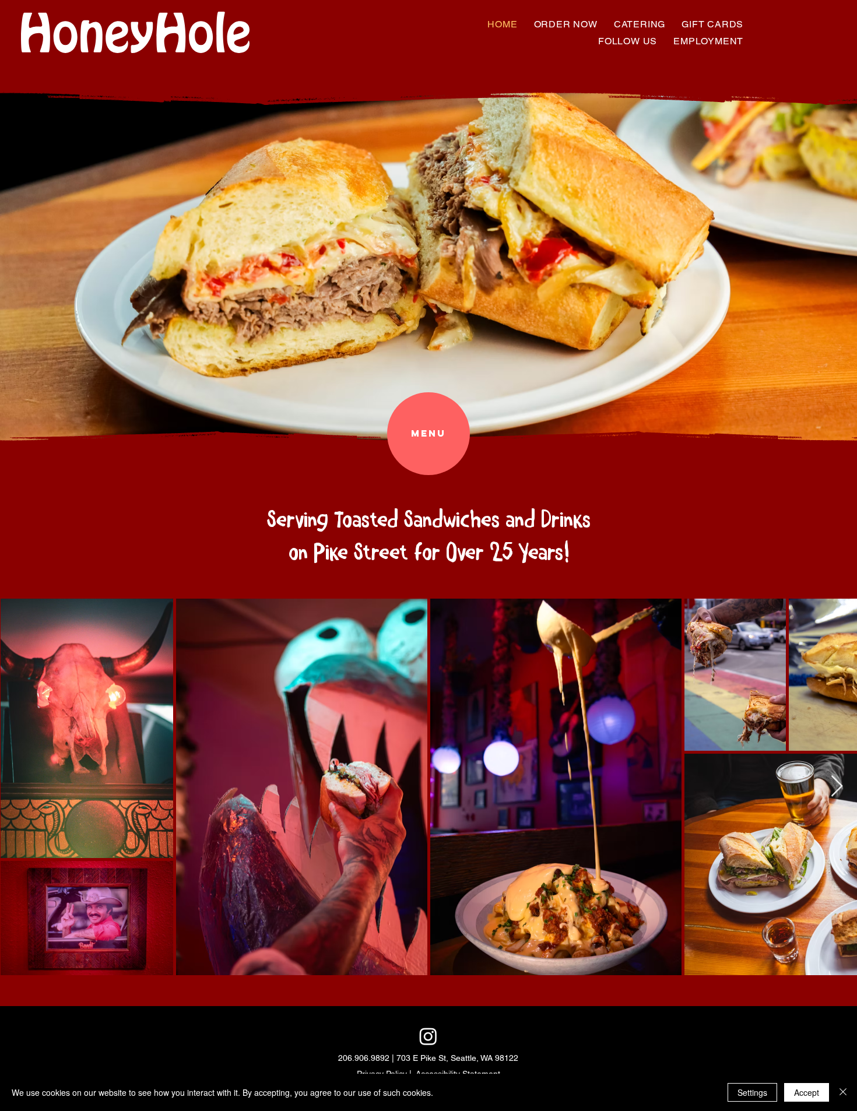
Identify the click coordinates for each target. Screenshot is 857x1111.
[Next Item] (837, 786)
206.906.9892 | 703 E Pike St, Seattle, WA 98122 (428, 1058)
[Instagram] (428, 1036)
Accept (806, 1092)
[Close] (843, 1092)
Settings (752, 1092)
